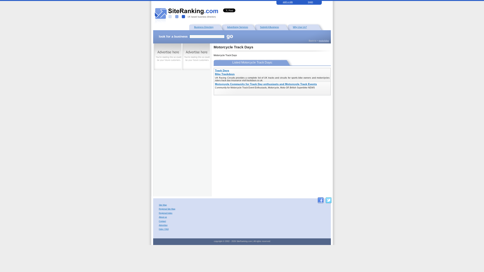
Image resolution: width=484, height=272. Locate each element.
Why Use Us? (300, 27)
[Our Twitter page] (329, 200)
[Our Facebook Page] (321, 200)
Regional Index (165, 213)
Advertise (163, 225)
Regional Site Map (167, 209)
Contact (162, 221)
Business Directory (203, 27)
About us (163, 217)
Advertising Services (237, 27)
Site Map (163, 205)
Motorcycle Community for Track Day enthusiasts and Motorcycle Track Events (266, 84)
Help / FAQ (164, 229)
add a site (288, 2)
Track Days (222, 70)
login (310, 2)
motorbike (324, 40)
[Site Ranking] (185, 15)
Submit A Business (269, 27)
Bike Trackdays (225, 74)
